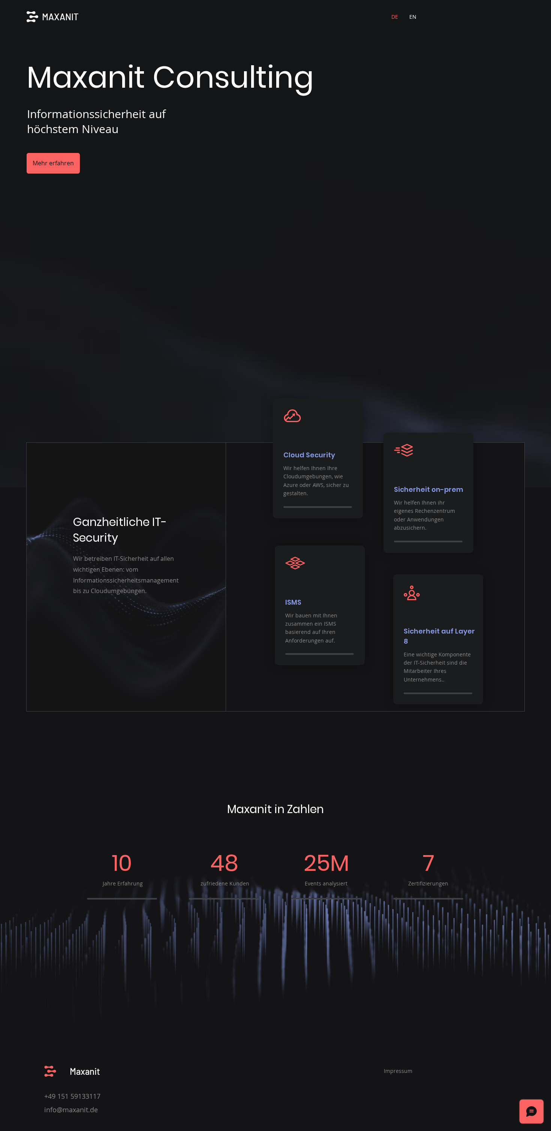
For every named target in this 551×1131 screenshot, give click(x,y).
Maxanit (85, 1071)
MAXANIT (60, 16)
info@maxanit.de (71, 1109)
